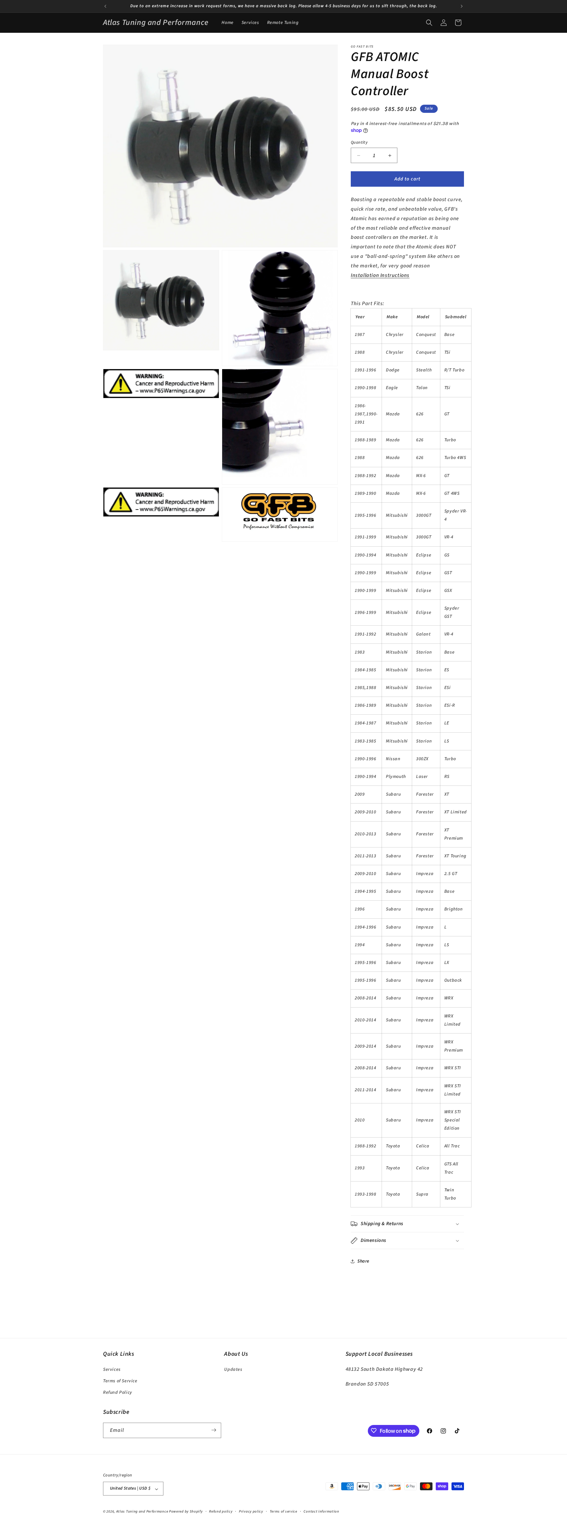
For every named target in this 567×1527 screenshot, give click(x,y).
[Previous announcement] (105, 6)
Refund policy (220, 1511)
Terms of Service (120, 1380)
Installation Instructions (380, 275)
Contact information (321, 1511)
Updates (233, 1369)
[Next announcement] (461, 6)
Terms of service (283, 1511)
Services (112, 1369)
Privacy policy (251, 1511)
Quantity (359, 142)
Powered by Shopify (186, 1511)
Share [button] (363, 1261)
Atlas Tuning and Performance (142, 1511)
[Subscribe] (213, 1430)
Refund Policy (117, 1392)
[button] (429, 22)
